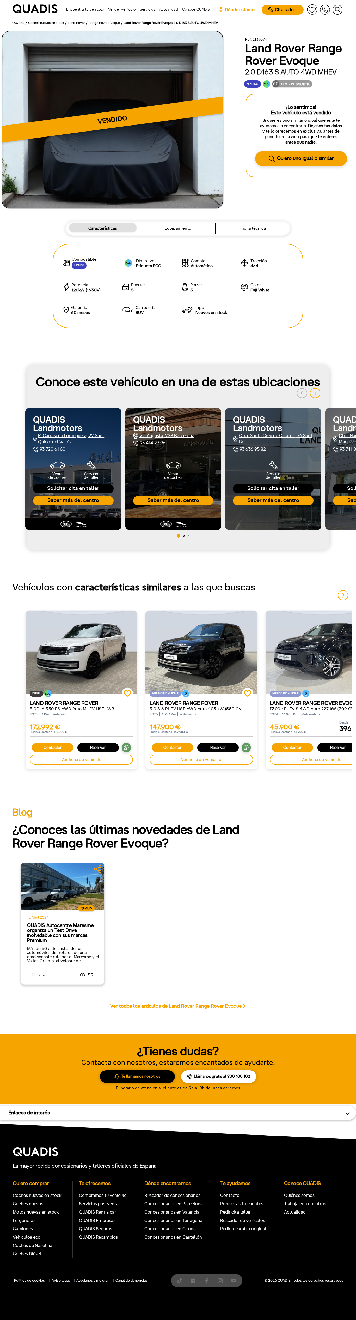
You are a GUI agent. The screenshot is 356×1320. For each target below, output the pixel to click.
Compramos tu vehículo (103, 1195)
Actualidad (295, 1212)
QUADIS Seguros (95, 1229)
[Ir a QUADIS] (37, 9)
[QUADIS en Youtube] (233, 1280)
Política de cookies (29, 1280)
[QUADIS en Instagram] (220, 1280)
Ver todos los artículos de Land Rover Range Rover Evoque (176, 1006)
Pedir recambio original (243, 1229)
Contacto (230, 1195)
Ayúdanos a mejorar (92, 1280)
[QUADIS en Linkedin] (193, 1280)
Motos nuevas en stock (36, 1212)
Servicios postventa (99, 1204)
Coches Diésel (27, 1254)
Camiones (23, 1229)
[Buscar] (337, 10)
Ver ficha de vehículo (81, 759)
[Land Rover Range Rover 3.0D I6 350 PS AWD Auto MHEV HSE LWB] (81, 652)
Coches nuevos (28, 1204)
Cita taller (285, 10)
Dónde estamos (240, 10)
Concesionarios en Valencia (171, 1212)
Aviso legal (61, 1280)
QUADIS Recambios (98, 1237)
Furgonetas (24, 1220)
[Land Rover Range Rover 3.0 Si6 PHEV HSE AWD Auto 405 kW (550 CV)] (201, 652)
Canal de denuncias (131, 1280)
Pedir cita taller (235, 1212)
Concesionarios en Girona (170, 1229)
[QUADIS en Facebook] (206, 1280)
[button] (315, 393)
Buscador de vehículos (242, 1220)
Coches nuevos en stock (37, 1195)
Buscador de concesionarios (172, 1195)
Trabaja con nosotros (305, 1204)
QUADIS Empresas (97, 1220)
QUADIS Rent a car (97, 1212)
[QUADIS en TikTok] (179, 1280)
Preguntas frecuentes (241, 1204)
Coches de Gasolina (32, 1245)
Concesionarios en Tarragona (173, 1220)
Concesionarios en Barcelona (173, 1204)
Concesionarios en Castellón (173, 1237)
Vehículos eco (26, 1237)
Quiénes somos (299, 1195)
